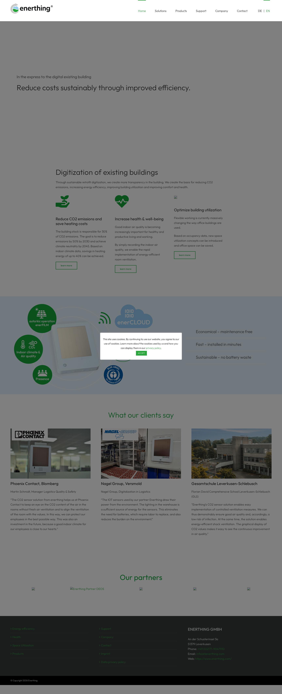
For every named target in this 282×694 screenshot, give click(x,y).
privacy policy (153, 348)
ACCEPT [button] (141, 353)
